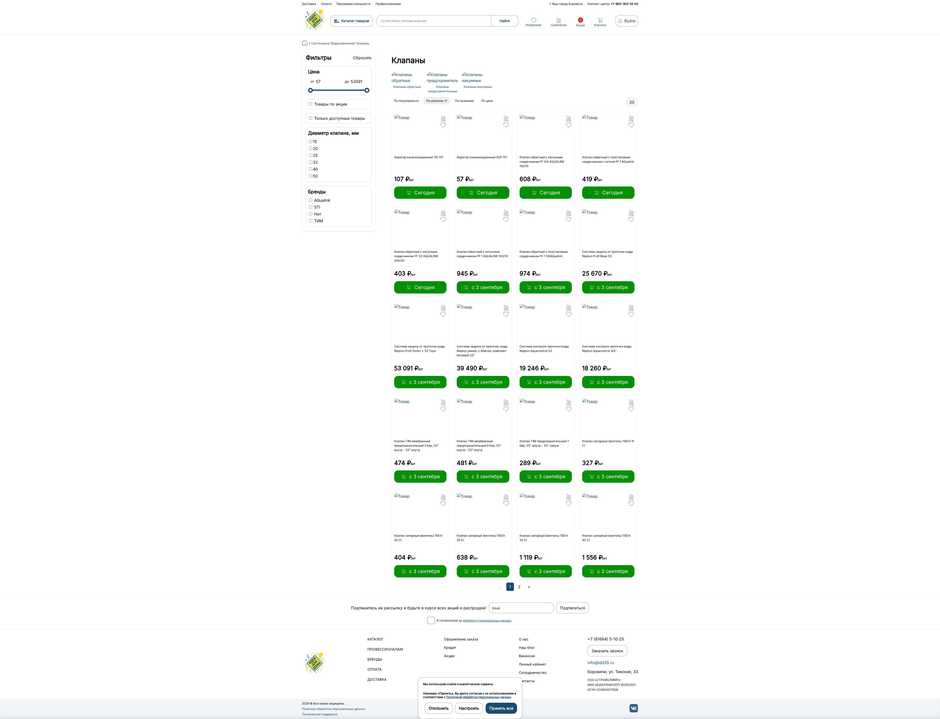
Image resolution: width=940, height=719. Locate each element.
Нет (317, 214)
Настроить (469, 708)
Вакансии (527, 656)
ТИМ (318, 220)
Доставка (309, 4)
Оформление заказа (461, 639)
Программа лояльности (353, 4)
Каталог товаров (355, 21)
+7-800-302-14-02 (624, 4)
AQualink (321, 200)
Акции (449, 656)
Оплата (326, 4)
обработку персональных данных (487, 620)
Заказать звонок (607, 650)
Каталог (375, 639)
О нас (523, 639)
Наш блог (527, 647)
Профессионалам (388, 4)
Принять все (501, 708)
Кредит (450, 647)
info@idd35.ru (601, 662)
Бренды (374, 659)
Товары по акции (330, 104)
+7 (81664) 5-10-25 (606, 639)
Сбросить (362, 57)
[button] (443, 118)
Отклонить (439, 708)
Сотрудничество (533, 672)
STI (316, 207)
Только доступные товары (339, 118)
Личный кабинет (532, 664)
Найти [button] (505, 21)
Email (496, 608)
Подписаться (572, 607)
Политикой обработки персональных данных (478, 697)
